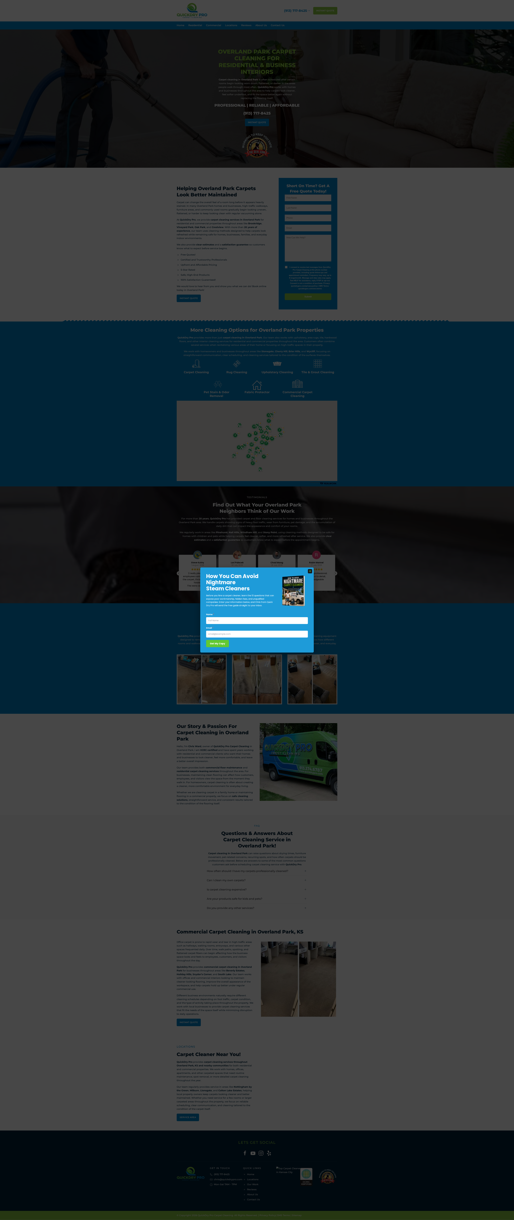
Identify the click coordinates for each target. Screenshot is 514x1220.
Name (210, 614)
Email (209, 628)
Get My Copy (217, 643)
